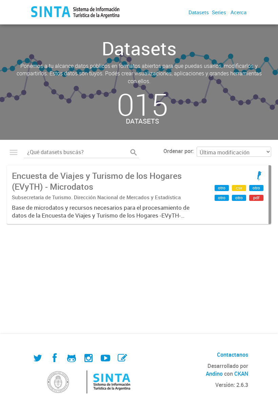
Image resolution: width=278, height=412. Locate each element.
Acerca (238, 12)
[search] (133, 152)
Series (219, 12)
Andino (214, 373)
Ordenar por (177, 151)
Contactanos (232, 354)
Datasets (198, 12)
